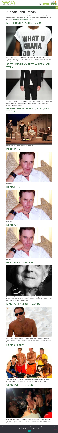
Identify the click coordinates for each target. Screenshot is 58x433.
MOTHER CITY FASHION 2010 (23, 22)
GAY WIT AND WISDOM (19, 262)
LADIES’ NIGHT (15, 345)
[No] (55, 429)
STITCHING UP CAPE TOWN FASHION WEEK (28, 66)
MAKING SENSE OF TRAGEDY (23, 303)
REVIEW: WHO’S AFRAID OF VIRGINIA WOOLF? (27, 110)
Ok (29, 430)
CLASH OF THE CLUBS (19, 384)
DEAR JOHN (13, 149)
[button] (40, 4)
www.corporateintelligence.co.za (23, 19)
